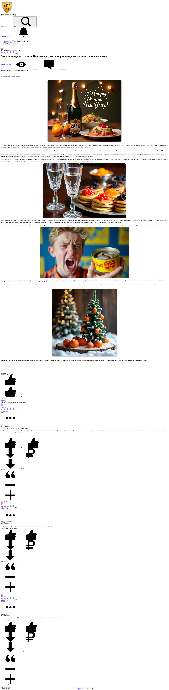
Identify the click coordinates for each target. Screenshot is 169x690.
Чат (2, 426)
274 (10, 687)
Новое (5, 43)
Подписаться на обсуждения (19, 402)
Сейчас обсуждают (7, 42)
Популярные (3, 403)
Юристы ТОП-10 (7, 41)
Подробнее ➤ (9, 366)
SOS (4, 45)
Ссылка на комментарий (6, 423)
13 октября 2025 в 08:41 (6, 64)
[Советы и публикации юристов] (7, 13)
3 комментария (4, 373)
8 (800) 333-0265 (25, 40)
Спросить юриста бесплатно (7, 36)
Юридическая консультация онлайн (9, 15)
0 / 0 (3, 397)
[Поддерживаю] (11, 447)
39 (9, 685)
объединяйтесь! (13, 14)
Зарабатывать (4, 71)
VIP (1, 50)
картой (22, 468)
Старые (11, 403)
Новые (8, 403)
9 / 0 (1, 386)
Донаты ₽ (3, 400)
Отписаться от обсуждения (7, 402)
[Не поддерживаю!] (33, 447)
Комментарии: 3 (4, 401)
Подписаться (3, 398)
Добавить (84, 688)
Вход (2, 38)
